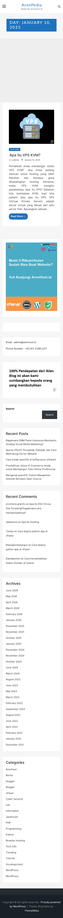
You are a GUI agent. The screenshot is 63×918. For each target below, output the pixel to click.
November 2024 (15, 655)
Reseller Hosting (15, 840)
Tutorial (10, 858)
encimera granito (15, 503)
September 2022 (15, 709)
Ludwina (15, 160)
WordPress (12, 870)
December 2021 (15, 744)
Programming (13, 828)
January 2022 (13, 738)
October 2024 (14, 661)
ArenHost (11, 769)
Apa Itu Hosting (30, 522)
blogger (10, 781)
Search (10, 408)
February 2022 (14, 732)
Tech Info (14, 149)
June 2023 (12, 685)
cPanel (10, 793)
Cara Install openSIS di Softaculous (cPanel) (31, 459)
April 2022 (12, 726)
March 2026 (12, 608)
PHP (8, 822)
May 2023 (11, 691)
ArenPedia (32, 5)
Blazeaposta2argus (17, 544)
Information (12, 810)
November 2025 (15, 631)
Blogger (10, 787)
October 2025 (13, 637)
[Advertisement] (31, 70)
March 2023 (13, 697)
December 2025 (15, 626)
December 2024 (15, 649)
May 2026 (11, 596)
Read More (17, 216)
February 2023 (14, 703)
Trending (11, 852)
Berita (9, 775)
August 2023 (13, 679)
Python (10, 834)
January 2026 (13, 620)
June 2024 (12, 667)
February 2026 (14, 614)
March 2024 (13, 673)
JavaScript (12, 816)
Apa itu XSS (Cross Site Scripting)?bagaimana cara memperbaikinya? (28, 508)
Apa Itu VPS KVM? (25, 155)
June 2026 (12, 590)
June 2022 (12, 720)
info (8, 805)
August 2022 (13, 714)
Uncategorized (14, 864)
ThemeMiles (32, 910)
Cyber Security (14, 798)
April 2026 (12, 602)
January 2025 (13, 643)
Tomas (9, 531)
